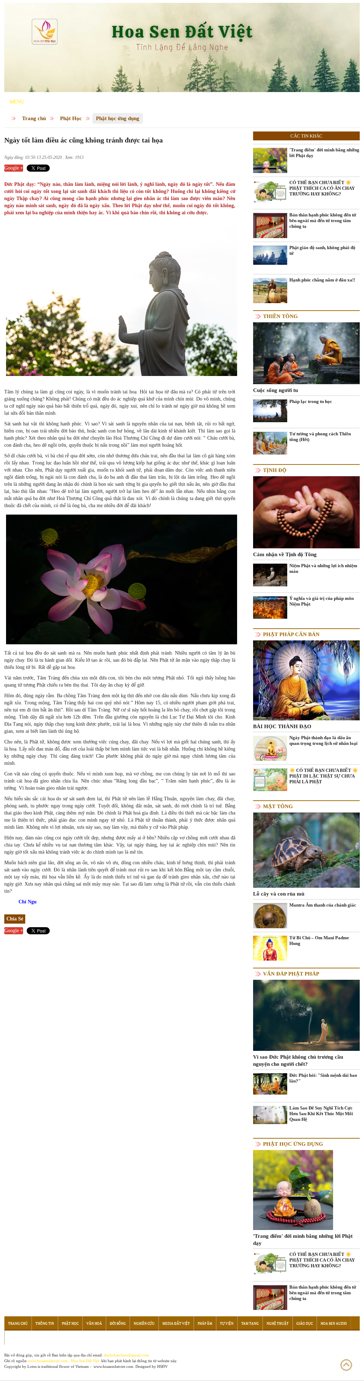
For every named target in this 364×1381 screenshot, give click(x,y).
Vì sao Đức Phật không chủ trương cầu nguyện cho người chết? (298, 1060)
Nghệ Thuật (278, 1323)
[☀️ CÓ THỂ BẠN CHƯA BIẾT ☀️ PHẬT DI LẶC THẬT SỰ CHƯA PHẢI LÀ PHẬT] (270, 779)
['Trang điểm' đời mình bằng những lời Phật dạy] (270, 164)
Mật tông (278, 806)
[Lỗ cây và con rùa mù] (306, 849)
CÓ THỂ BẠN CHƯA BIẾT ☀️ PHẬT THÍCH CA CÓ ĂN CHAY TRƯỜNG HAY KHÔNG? (322, 188)
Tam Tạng (250, 1323)
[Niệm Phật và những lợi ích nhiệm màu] (270, 574)
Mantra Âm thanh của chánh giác (322, 905)
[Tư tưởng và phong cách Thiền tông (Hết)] (270, 442)
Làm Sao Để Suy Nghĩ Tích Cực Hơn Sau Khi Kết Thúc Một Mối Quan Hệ (321, 1113)
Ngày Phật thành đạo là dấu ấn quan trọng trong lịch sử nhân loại (323, 740)
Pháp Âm (205, 1323)
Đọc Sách (16, 1337)
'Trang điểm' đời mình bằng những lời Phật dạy (324, 152)
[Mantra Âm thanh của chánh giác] (270, 919)
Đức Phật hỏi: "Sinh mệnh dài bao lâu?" (323, 1078)
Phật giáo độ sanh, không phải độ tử (322, 250)
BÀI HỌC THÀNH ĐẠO (282, 726)
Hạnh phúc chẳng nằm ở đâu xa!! (322, 280)
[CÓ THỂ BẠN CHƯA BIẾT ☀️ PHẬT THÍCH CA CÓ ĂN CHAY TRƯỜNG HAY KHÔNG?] (270, 191)
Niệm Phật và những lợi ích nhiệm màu (323, 568)
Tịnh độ (275, 470)
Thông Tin (45, 1323)
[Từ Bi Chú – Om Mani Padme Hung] (270, 952)
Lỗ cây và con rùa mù (278, 894)
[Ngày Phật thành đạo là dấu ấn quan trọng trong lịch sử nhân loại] (270, 751)
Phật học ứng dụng (117, 118)
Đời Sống (118, 1323)
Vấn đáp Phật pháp (291, 974)
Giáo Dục (304, 1323)
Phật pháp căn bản (291, 634)
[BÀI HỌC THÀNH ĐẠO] (306, 680)
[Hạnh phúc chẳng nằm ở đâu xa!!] (270, 290)
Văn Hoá (94, 1323)
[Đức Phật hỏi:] (270, 1083)
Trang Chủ (18, 1323)
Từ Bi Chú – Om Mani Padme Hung (319, 940)
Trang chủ (34, 118)
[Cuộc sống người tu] (306, 352)
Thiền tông (280, 316)
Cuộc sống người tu (275, 390)
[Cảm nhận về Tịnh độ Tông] (306, 512)
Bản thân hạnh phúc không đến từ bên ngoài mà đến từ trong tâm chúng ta (322, 220)
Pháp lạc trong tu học (310, 401)
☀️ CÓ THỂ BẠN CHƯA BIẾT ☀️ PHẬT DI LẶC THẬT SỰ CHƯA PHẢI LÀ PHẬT (323, 776)
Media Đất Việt (176, 1323)
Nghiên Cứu (144, 1323)
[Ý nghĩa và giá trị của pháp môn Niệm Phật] (270, 607)
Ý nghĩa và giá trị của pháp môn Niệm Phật (321, 601)
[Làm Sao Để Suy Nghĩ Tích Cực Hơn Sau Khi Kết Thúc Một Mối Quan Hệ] (270, 1114)
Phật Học (71, 118)
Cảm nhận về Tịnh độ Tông (285, 554)
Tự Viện (227, 1323)
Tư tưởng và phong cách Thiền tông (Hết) (320, 436)
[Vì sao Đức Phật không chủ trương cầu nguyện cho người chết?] (306, 1014)
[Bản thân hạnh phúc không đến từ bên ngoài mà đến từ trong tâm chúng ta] (270, 235)
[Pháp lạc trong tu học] (270, 410)
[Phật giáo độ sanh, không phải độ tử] (270, 254)
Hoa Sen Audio (334, 1323)
